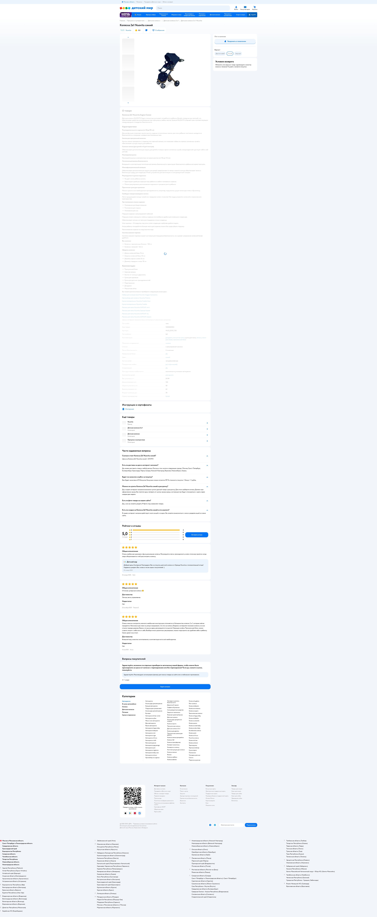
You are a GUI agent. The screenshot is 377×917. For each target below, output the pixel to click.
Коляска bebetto (194, 718)
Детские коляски (154, 21)
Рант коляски (193, 703)
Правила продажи (159, 796)
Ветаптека (235, 800)
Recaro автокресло (151, 725)
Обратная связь (158, 809)
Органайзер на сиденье (152, 757)
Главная (122, 21)
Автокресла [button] (126, 701)
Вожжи (169, 754)
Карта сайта (157, 812)
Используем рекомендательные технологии (133, 826)
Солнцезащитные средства (175, 710)
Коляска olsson (193, 743)
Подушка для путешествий (153, 708)
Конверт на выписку (173, 745)
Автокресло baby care (152, 753)
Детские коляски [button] (128, 709)
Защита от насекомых (173, 712)
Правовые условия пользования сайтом (145, 824)
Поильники (192, 753)
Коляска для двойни (173, 731)
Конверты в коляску (173, 747)
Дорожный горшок (173, 705)
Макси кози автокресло (152, 721)
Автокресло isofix (150, 740)
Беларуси (145, 828)
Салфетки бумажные (173, 707)
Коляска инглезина (194, 708)
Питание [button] (125, 712)
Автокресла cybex (150, 718)
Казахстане (137, 828)
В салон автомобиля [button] (129, 704)
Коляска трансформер (174, 742)
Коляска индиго (193, 711)
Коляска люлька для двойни (175, 737)
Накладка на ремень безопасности (173, 701)
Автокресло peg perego (152, 745)
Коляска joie (192, 733)
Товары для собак (237, 793)
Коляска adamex (172, 759)
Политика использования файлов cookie (164, 803)
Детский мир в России (126, 828)
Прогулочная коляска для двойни (174, 734)
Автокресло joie (150, 748)
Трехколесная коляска (195, 713)
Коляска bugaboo (194, 701)
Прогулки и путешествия (135, 21)
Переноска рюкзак (194, 760)
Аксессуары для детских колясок (174, 720)
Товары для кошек (237, 789)
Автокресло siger (150, 735)
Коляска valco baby (194, 728)
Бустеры (148, 713)
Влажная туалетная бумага (175, 715)
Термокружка (193, 745)
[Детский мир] (136, 8)
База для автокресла (151, 706)
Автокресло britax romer (152, 716)
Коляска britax (193, 740)
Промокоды (158, 798)
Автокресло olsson (151, 755)
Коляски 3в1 (170, 740)
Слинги (191, 757)
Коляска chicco (193, 735)
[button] (252, 14)
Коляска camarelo (194, 721)
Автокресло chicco (151, 738)
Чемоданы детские (194, 755)
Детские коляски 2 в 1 (171, 21)
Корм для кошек (236, 791)
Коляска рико (193, 723)
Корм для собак (236, 796)
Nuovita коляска (194, 738)
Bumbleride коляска (195, 730)
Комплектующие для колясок (176, 750)
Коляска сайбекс (172, 757)
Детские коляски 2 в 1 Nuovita (191, 21)
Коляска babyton (194, 706)
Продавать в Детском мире (162, 791)
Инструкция (129, 409)
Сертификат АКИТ (159, 807)
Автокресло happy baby (152, 728)
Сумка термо (193, 750)
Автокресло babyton (151, 730)
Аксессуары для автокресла (153, 703)
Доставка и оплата (159, 789)
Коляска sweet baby (195, 725)
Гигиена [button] (124, 707)
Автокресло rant (150, 733)
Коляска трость (171, 724)
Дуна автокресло (150, 723)
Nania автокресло (150, 743)
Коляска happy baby (195, 716)
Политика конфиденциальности (164, 800)
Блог (207, 803)
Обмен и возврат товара (161, 793)
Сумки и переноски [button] (128, 715)
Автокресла (149, 701)
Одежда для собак (237, 798)
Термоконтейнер (194, 748)
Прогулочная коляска (173, 726)
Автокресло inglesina (151, 750)
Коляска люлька (172, 752)
